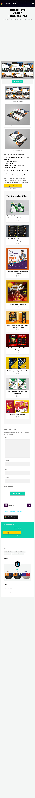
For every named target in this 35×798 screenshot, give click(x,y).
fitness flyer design (8, 551)
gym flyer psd (7, 553)
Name (7, 460)
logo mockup (13, 509)
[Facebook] (5, 593)
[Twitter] (7, 593)
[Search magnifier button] (29, 505)
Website (8, 477)
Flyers (5, 544)
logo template (21, 509)
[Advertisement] (17, 40)
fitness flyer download (20, 551)
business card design (9, 511)
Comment (9, 438)
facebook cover (21, 511)
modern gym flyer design (18, 553)
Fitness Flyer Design (17, 414)
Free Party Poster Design (17, 304)
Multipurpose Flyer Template (17, 371)
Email (7, 469)
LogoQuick (17, 569)
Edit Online (18, 81)
